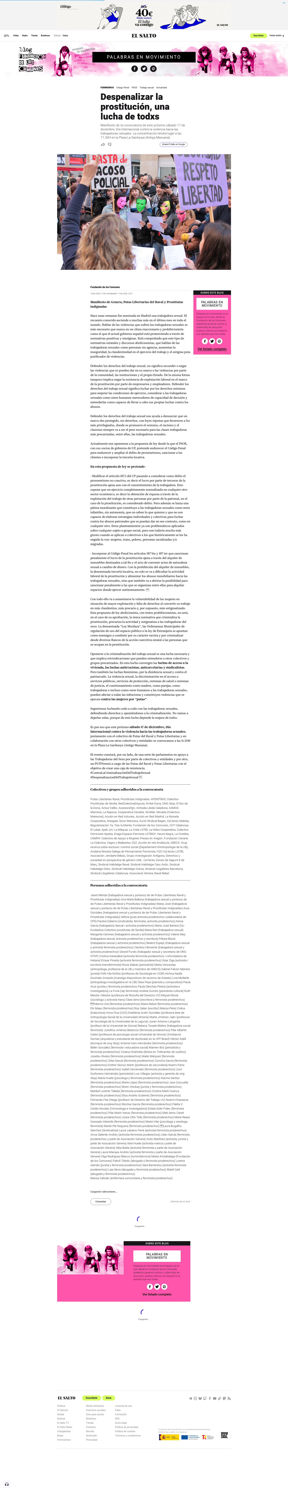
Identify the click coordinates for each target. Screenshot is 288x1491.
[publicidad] (144, 15)
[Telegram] (190, 1398)
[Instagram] (195, 1398)
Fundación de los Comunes (105, 287)
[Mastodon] (224, 1398)
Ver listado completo (212, 349)
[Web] (153, 68)
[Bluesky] (200, 1398)
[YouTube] (214, 1398)
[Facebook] (134, 68)
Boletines (45, 35)
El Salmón (62, 1409)
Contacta (91, 1426)
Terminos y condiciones (128, 1435)
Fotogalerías (64, 1431)
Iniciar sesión (276, 35)
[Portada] (144, 36)
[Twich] (205, 1398)
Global (60, 1414)
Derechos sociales (96, 1409)
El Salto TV (63, 1422)
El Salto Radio (64, 1426)
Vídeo (16, 35)
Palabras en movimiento (144, 57)
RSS (117, 1418)
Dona (108, 1398)
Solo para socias (95, 1414)
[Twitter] (144, 68)
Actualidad (161, 87)
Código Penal (122, 87)
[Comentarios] (110, 144)
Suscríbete (259, 35)
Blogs (60, 1435)
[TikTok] (219, 1398)
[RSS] (229, 1398)
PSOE (134, 87)
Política (61, 1405)
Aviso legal (121, 1422)
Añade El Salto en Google (173, 144)
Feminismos (107, 87)
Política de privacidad (126, 1426)
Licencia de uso (123, 1405)
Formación (121, 1414)
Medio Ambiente (95, 1405)
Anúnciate (91, 1435)
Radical (61, 1418)
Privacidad (91, 1439)
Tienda (34, 35)
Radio (25, 35)
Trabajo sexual (147, 87)
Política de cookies (125, 1431)
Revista (90, 1431)
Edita (117, 1409)
